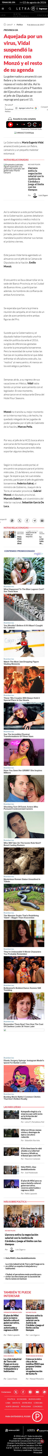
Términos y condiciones (23, 1450)
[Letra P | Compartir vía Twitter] (19, 521)
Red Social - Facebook (23, 1392)
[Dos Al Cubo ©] (12, 1430)
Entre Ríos (27, 1403)
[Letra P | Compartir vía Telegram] (34, 521)
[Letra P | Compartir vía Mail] (42, 521)
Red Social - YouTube (37, 1392)
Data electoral (22, 15)
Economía (22, 1399)
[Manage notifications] (42, 1441)
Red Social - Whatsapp (44, 1392)
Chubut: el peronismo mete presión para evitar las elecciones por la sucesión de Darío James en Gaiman (23, 1276)
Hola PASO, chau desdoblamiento (21, 1258)
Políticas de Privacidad (37, 1451)
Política (20, 24)
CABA (8, 1403)
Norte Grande (12, 1406)
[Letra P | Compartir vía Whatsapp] (12, 521)
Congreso (37, 1406)
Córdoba (38, 1403)
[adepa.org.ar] (31, 1430)
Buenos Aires (35, 1399)
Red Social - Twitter (16, 1392)
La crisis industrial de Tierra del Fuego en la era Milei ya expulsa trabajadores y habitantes (25, 1266)
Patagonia (26, 1406)
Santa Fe (16, 1403)
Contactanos (6, 1392)
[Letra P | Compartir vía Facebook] (27, 521)
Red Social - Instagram (30, 1392)
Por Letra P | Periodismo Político (9, 108)
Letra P (9, 24)
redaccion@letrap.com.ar (32, 1448)
